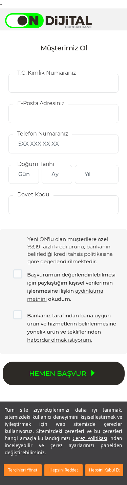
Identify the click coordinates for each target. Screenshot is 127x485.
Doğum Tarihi (35, 164)
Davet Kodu (33, 194)
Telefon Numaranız (42, 133)
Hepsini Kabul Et (104, 470)
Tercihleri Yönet (22, 470)
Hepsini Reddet (63, 470)
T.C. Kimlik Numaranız (46, 73)
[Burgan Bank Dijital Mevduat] (52, 20)
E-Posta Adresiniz (40, 103)
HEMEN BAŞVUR (58, 373)
